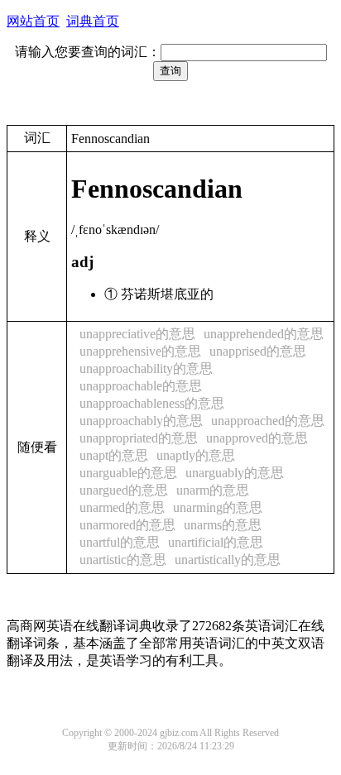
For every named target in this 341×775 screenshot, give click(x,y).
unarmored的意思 (127, 525)
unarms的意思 (223, 525)
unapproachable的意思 (140, 386)
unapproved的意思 (257, 438)
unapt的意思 (113, 455)
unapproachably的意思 (141, 421)
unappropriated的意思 (138, 438)
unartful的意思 (119, 542)
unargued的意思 (123, 490)
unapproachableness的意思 (151, 403)
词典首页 (92, 21)
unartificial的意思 (215, 542)
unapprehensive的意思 (140, 351)
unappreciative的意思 (137, 334)
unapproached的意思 (267, 421)
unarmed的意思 (122, 507)
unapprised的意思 (257, 351)
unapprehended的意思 (264, 334)
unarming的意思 (217, 507)
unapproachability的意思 (146, 368)
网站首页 (33, 21)
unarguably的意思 (234, 473)
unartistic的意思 (122, 560)
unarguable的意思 (128, 473)
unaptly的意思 (195, 455)
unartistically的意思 (228, 560)
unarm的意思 (212, 490)
